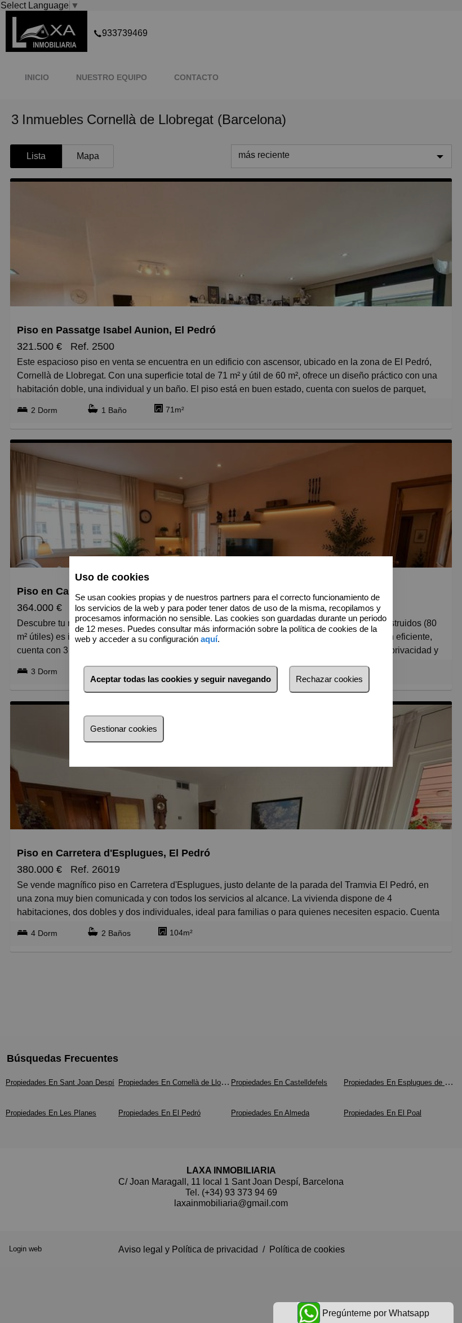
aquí (209, 639)
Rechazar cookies (329, 679)
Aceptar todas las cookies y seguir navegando (180, 679)
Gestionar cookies (123, 728)
